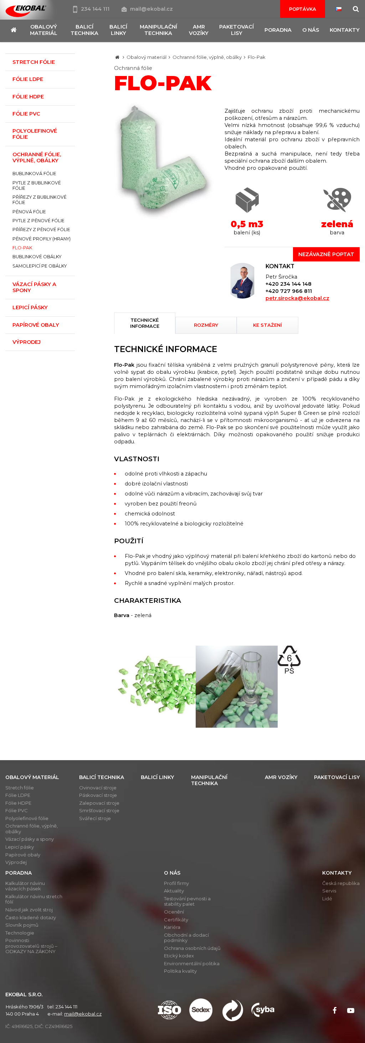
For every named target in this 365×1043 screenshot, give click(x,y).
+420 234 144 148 (289, 284)
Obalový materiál (146, 57)
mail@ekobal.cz (151, 9)
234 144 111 (96, 9)
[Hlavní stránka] (117, 57)
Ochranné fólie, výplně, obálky (207, 57)
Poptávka (302, 9)
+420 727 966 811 (289, 291)
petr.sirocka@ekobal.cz (297, 298)
